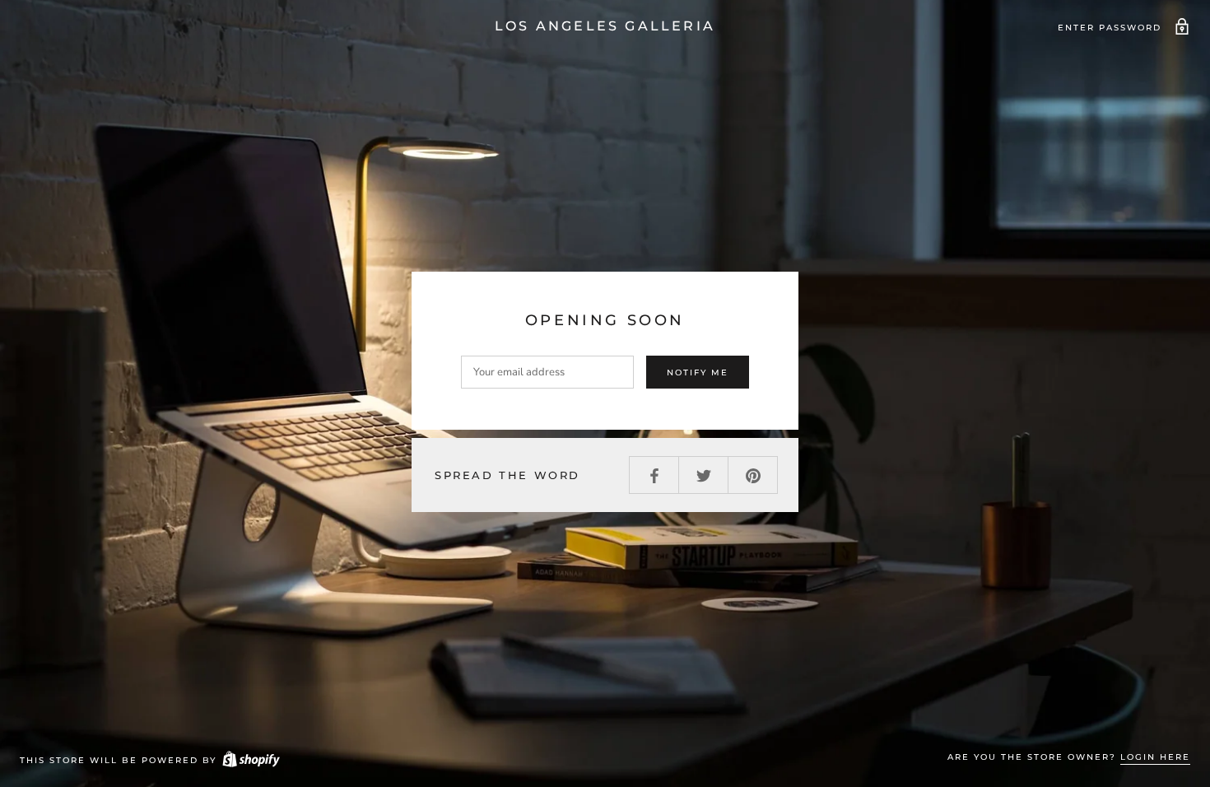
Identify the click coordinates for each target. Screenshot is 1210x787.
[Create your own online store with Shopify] (250, 760)
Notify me (697, 372)
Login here (1155, 757)
